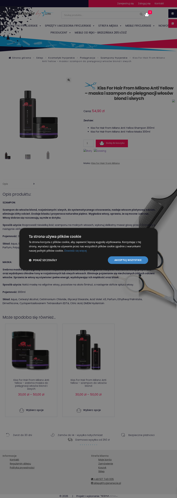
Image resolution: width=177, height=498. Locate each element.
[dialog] (88, 249)
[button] (43, 260)
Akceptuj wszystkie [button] (128, 260)
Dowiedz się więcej (75, 250)
